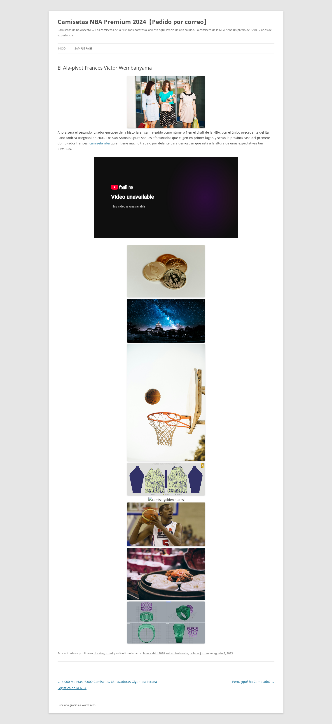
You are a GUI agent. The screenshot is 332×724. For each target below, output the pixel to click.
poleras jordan (199, 653)
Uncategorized (103, 653)
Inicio (61, 48)
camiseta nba (99, 143)
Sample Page (84, 48)
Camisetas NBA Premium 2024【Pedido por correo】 (134, 22)
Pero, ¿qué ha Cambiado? (253, 681)
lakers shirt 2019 (154, 653)
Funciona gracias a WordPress (77, 705)
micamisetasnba (177, 653)
